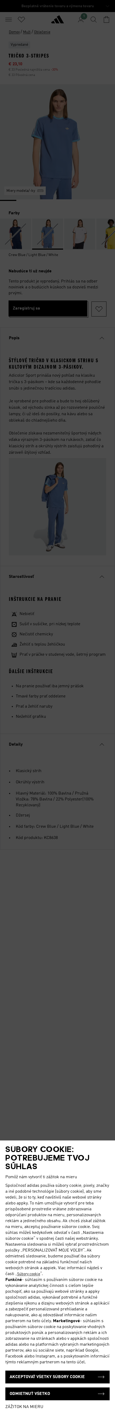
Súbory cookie (28, 1274)
